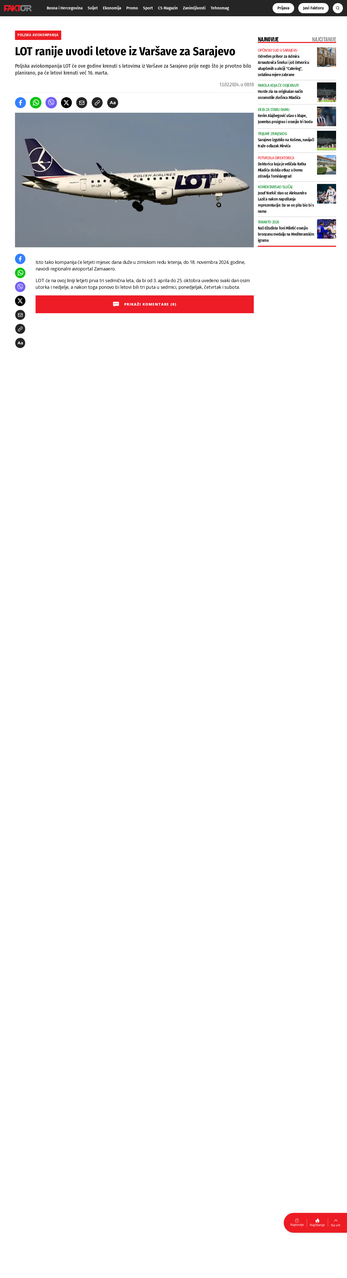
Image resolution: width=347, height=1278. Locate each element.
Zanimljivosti (194, 8)
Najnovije (297, 1225)
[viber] (51, 102)
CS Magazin (168, 8)
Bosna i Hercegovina (65, 8)
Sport (148, 8)
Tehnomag (220, 8)
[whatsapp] (35, 102)
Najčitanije (317, 1225)
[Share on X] (66, 102)
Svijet (93, 8)
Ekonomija (112, 8)
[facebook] (20, 102)
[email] (81, 102)
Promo (132, 8)
